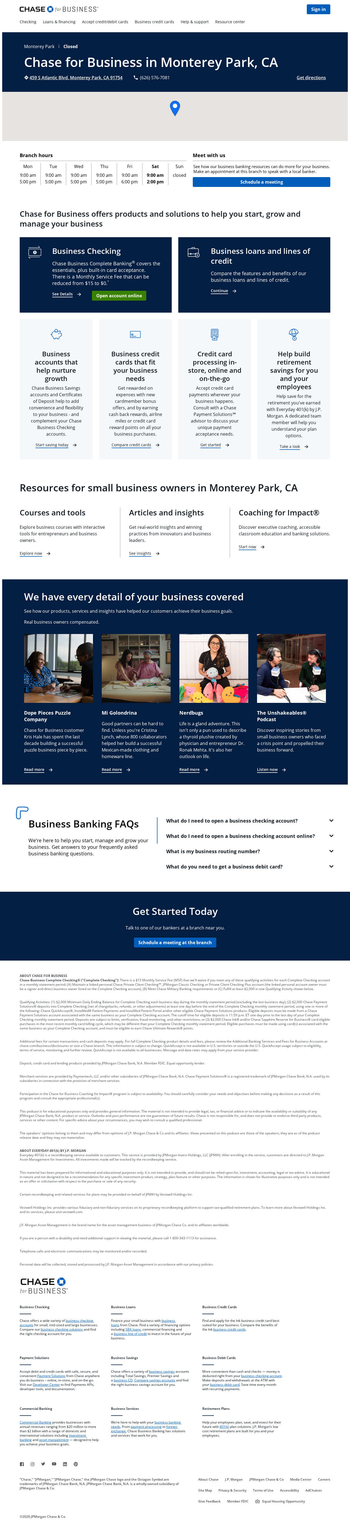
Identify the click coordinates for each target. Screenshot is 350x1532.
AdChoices (313, 1490)
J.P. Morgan (234, 1479)
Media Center (300, 1479)
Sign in (318, 9)
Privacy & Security (232, 1490)
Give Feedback (209, 1501)
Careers (324, 1479)
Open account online (119, 296)
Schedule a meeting (261, 182)
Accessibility (289, 1490)
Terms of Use (263, 1490)
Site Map (205, 1490)
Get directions (311, 78)
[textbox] (261, 169)
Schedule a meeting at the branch (175, 943)
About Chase (208, 1479)
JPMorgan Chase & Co (266, 1479)
